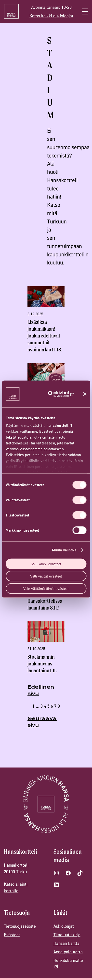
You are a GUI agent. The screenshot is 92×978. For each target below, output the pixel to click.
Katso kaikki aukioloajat (51, 15)
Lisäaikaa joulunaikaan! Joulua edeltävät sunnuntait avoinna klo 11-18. (44, 336)
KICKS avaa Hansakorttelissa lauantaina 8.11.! (44, 601)
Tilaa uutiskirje (66, 934)
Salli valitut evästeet (46, 576)
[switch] (79, 500)
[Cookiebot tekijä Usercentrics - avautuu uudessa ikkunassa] (59, 394)
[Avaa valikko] (85, 11)
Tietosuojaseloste (20, 926)
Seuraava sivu (42, 722)
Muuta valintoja (64, 550)
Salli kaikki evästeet (46, 563)
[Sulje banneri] (84, 394)
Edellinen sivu (40, 690)
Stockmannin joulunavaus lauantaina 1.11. (42, 663)
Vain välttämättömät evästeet (46, 588)
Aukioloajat (63, 926)
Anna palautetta (68, 951)
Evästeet (12, 934)
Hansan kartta (66, 943)
